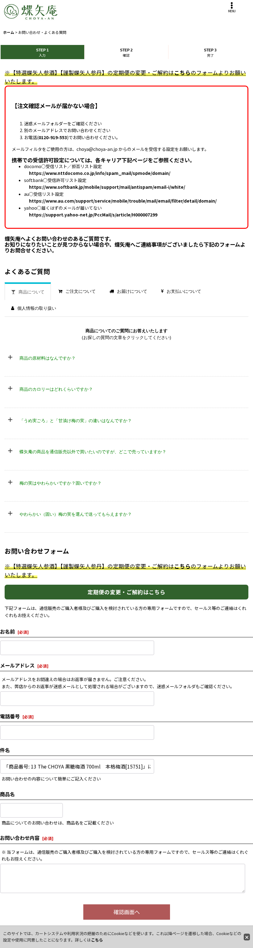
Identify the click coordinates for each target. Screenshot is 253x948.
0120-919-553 (53, 137)
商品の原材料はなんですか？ (47, 358)
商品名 (7, 794)
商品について (31, 292)
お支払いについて (184, 291)
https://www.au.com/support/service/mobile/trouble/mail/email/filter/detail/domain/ (123, 201)
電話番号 (10, 716)
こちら (182, 72)
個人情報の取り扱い (36, 308)
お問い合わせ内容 (19, 837)
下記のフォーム (222, 244)
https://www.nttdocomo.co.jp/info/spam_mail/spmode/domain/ (99, 173)
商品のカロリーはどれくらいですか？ (56, 389)
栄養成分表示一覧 (37, 400)
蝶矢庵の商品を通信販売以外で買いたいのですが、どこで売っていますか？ (92, 452)
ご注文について (80, 291)
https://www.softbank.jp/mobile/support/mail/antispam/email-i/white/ (107, 187)
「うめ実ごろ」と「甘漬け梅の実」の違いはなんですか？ (75, 420)
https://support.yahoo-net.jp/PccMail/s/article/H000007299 (93, 215)
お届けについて (132, 291)
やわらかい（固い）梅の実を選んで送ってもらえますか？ (75, 514)
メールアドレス (17, 665)
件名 (5, 750)
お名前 (7, 631)
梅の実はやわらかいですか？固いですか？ (60, 483)
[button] (232, 8)
